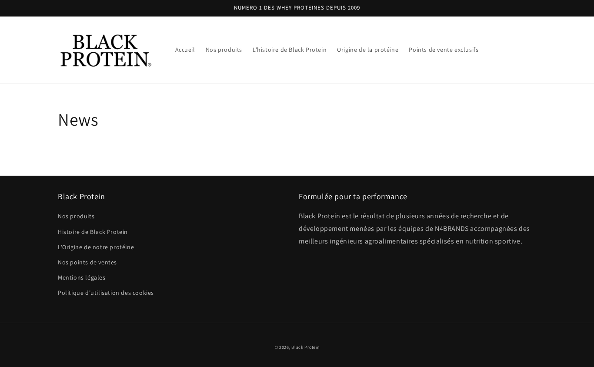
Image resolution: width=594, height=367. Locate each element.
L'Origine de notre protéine (96, 247)
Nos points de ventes (87, 262)
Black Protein (305, 347)
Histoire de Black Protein (93, 232)
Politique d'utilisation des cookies (106, 293)
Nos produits (76, 216)
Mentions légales (82, 277)
